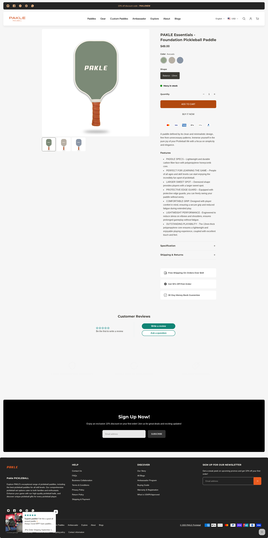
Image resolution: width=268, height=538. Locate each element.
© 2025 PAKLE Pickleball (190, 525)
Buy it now (188, 114)
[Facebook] (14, 6)
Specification (167, 245)
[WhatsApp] (32, 6)
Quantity (164, 94)
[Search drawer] (244, 19)
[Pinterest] (26, 6)
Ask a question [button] (159, 333)
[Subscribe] (257, 481)
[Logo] (17, 19)
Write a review (158, 326)
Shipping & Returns (171, 254)
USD (25, 525)
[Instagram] (8, 6)
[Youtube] (20, 6)
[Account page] (250, 19)
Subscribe (156, 433)
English (10, 525)
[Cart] (257, 19)
